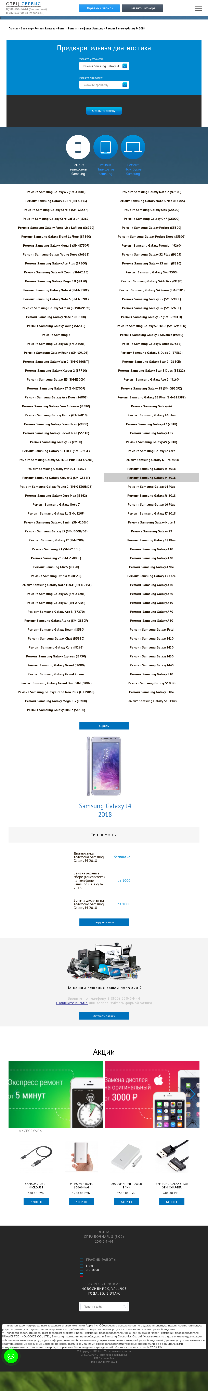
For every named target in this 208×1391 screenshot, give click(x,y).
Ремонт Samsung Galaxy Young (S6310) (56, 326)
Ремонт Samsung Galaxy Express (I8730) (56, 656)
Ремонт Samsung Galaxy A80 (151, 620)
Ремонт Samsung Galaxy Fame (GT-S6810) (56, 415)
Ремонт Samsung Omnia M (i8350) (56, 576)
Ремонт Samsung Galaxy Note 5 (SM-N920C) (56, 299)
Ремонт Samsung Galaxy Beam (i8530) (56, 629)
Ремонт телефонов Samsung (78, 169)
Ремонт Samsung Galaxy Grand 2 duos (56, 674)
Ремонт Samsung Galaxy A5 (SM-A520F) (56, 594)
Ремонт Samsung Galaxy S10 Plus (152, 701)
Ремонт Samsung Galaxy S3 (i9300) (56, 442)
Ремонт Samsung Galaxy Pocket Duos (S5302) (151, 236)
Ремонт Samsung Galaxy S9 (151, 531)
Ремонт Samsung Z (56, 335)
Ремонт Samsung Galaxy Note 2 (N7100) (151, 192)
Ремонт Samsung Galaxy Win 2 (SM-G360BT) (56, 361)
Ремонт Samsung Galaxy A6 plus (152, 415)
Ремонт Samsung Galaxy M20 (151, 647)
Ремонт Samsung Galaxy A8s (151, 433)
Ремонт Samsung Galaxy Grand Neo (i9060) (56, 424)
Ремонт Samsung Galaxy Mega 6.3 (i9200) (56, 701)
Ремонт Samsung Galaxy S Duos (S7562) (151, 344)
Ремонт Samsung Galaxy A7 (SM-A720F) (56, 603)
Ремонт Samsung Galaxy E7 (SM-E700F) (56, 388)
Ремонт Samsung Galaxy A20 (151, 558)
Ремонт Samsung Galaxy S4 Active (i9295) (151, 281)
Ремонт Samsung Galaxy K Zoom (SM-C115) (56, 272)
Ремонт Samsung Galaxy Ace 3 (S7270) (56, 612)
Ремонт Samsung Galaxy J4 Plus (151, 487)
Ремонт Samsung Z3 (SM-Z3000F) (56, 558)
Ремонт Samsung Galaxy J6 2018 (151, 495)
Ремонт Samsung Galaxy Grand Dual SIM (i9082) (56, 683)
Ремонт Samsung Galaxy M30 (151, 656)
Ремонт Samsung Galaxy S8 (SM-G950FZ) (151, 388)
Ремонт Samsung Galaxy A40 (151, 594)
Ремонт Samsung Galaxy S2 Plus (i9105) (151, 254)
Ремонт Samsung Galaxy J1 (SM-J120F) (56, 513)
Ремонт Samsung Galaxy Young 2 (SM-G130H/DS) (56, 487)
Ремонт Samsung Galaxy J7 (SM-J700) (56, 540)
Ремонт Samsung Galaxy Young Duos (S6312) (56, 254)
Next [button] (192, 1094)
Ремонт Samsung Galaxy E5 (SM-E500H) (56, 379)
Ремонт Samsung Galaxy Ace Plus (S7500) (56, 263)
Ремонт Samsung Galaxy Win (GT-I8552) (56, 469)
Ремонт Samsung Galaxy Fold (151, 629)
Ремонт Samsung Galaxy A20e (151, 567)
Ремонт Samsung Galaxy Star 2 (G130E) (151, 361)
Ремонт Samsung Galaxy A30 (151, 585)
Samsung (26, 28)
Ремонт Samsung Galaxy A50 (151, 603)
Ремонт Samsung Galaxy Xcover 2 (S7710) (56, 370)
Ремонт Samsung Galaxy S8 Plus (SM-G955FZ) (151, 397)
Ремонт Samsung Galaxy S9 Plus (151, 540)
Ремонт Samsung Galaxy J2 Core (151, 451)
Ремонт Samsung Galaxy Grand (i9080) (56, 665)
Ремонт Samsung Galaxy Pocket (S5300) (151, 228)
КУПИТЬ (36, 1201)
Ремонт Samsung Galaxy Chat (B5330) (56, 638)
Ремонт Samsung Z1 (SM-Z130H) (56, 549)
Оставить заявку (104, 1016)
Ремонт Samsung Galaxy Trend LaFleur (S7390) (56, 236)
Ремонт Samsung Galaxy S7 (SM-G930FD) (151, 317)
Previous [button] (15, 1094)
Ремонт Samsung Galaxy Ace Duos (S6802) (56, 397)
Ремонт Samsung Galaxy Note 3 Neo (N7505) (151, 201)
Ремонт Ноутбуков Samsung (133, 169)
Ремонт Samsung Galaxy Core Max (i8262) (56, 495)
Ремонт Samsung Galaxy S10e (151, 692)
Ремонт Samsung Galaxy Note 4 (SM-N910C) (56, 290)
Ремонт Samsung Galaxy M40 (151, 665)
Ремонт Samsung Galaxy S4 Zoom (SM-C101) (152, 290)
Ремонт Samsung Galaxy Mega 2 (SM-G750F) (56, 245)
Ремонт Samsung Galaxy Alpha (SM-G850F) (56, 620)
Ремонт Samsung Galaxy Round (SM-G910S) (56, 353)
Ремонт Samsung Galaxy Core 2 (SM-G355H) (56, 210)
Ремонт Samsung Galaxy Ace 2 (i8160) (152, 379)
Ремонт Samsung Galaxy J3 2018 (151, 469)
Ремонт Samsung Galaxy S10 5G (152, 683)
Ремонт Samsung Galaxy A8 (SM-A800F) (56, 344)
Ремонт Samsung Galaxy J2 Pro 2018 (152, 460)
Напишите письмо (72, 1002)
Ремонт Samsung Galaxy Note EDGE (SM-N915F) (56, 585)
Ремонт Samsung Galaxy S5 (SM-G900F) (151, 299)
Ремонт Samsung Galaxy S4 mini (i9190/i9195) (56, 308)
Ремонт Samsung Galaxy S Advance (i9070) (151, 335)
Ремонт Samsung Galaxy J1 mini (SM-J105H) (56, 522)
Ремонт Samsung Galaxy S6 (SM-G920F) (151, 308)
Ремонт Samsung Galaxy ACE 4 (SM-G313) (56, 201)
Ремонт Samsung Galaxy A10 (151, 549)
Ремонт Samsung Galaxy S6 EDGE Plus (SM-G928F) (56, 460)
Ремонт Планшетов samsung (105, 169)
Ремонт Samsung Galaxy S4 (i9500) (152, 272)
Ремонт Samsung (45, 28)
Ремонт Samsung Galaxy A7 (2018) (151, 424)
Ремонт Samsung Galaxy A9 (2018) (151, 442)
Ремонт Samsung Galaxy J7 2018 (152, 513)
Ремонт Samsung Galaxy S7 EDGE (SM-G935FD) (151, 326)
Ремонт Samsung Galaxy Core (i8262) (56, 647)
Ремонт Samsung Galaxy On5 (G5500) (151, 210)
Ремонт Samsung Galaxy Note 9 (151, 522)
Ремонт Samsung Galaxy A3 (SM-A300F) (56, 192)
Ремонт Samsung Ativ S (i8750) (56, 567)
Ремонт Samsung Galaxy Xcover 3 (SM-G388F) (56, 478)
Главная (13, 28)
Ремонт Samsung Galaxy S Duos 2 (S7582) (151, 353)
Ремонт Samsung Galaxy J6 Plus (151, 504)
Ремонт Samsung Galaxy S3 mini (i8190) (151, 263)
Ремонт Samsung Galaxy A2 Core (151, 576)
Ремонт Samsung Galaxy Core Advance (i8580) (56, 406)
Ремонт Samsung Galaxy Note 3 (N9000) (56, 317)
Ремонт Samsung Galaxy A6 (151, 406)
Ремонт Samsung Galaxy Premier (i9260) (151, 245)
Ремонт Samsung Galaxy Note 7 (56, 504)
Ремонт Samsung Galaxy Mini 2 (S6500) (56, 710)
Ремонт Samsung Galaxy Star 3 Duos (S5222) (151, 370)
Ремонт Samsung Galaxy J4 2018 (151, 478)
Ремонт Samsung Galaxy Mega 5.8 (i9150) (56, 281)
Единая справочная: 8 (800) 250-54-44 (104, 1236)
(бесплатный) (26, 9)
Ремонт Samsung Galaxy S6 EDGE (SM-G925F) (56, 451)
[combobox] (104, 66)
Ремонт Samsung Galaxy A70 (151, 612)
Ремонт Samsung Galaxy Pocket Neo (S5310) (56, 433)
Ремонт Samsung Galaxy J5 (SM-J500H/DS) (56, 531)
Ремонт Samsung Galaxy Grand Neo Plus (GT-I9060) (56, 692)
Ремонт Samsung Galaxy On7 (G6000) (151, 219)
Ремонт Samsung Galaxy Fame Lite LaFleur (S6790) (56, 228)
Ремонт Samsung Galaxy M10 (151, 638)
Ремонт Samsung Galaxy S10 (151, 674)
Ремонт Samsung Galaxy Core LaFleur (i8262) (56, 219)
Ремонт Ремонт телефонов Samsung (80, 28)
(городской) (25, 12)
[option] (56, 1094)
